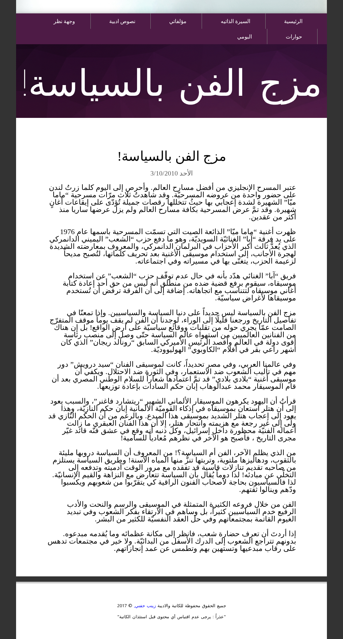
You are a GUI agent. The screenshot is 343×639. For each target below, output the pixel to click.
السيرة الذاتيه (235, 21)
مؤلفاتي (178, 21)
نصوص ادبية (122, 21)
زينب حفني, (144, 605)
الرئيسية (293, 21)
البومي (244, 36)
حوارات (294, 36)
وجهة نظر (64, 21)
